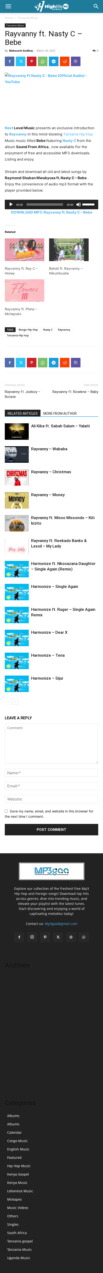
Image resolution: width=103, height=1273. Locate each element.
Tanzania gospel (20, 1241)
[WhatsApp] (42, 61)
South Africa (17, 1232)
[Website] (71, 937)
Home (9, 18)
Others (12, 1216)
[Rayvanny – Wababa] (17, 454)
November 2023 (17, 1021)
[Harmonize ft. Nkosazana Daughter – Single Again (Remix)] (17, 569)
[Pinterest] (31, 61)
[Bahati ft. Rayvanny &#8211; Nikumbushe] (69, 249)
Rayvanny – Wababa (49, 448)
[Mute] (78, 204)
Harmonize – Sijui (47, 678)
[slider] (89, 204)
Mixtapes (14, 1199)
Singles (13, 1224)
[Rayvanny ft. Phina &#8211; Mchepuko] (24, 290)
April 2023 (13, 1071)
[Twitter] (20, 61)
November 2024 (17, 999)
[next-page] (15, 701)
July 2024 (12, 1006)
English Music (18, 1149)
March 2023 (14, 1078)
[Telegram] (53, 61)
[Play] (11, 204)
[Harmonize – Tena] (17, 661)
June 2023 (13, 1057)
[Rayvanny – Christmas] (17, 477)
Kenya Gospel (18, 1174)
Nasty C (69, 140)
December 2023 (17, 1014)
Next (9, 128)
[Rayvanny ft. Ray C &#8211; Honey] (24, 249)
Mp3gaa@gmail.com (61, 923)
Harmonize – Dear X (49, 632)
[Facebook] (9, 61)
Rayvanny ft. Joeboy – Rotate (22, 394)
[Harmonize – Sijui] (17, 684)
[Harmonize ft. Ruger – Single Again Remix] (17, 615)
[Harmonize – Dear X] (17, 638)
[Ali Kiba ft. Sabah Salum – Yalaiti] (17, 431)
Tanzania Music (27, 18)
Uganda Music (18, 1258)
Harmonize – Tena (48, 655)
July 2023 (12, 1049)
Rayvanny (18, 134)
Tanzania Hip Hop (78, 134)
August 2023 (15, 1042)
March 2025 (14, 985)
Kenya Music (17, 1182)
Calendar (14, 1132)
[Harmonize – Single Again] (17, 592)
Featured (14, 1157)
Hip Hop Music (19, 1166)
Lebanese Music (20, 1191)
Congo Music (17, 1141)
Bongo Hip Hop (28, 329)
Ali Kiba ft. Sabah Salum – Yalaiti (60, 426)
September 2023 (18, 1035)
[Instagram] (32, 937)
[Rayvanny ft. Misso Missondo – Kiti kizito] (17, 523)
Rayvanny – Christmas (51, 471)
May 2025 (12, 978)
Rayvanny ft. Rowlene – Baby (75, 392)
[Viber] (75, 61)
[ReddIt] (64, 61)
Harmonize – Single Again (54, 586)
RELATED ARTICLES (23, 413)
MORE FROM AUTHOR (60, 413)
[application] (51, 204)
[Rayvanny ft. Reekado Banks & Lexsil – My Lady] (17, 546)
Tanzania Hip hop (18, 335)
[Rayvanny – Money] (17, 500)
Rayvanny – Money (48, 494)
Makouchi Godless (21, 50)
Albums (13, 1115)
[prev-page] (8, 701)
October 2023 (15, 1028)
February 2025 (16, 992)
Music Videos (17, 1207)
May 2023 (12, 1064)
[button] (8, 6)
